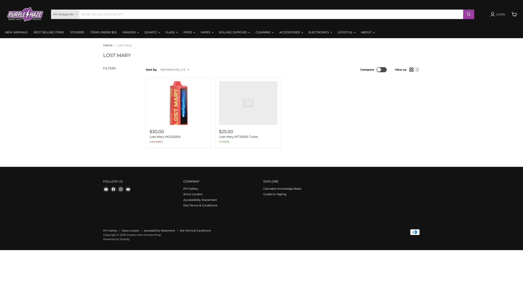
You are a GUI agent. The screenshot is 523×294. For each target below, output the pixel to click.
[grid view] (411, 69)
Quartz (151, 32)
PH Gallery (190, 188)
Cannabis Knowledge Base (282, 188)
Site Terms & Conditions (200, 205)
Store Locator (193, 194)
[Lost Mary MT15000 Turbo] (248, 103)
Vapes (206, 32)
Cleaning (264, 32)
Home (108, 45)
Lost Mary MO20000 (165, 137)
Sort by (151, 69)
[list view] (417, 69)
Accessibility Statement (200, 200)
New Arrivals (16, 32)
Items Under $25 (103, 32)
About (366, 32)
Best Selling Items (49, 32)
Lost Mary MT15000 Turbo (238, 137)
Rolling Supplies (233, 32)
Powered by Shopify (116, 239)
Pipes (188, 32)
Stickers (77, 32)
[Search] (468, 14)
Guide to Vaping (274, 194)
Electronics (319, 32)
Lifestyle (345, 32)
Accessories (290, 32)
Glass (170, 32)
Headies (130, 32)
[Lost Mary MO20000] (179, 103)
